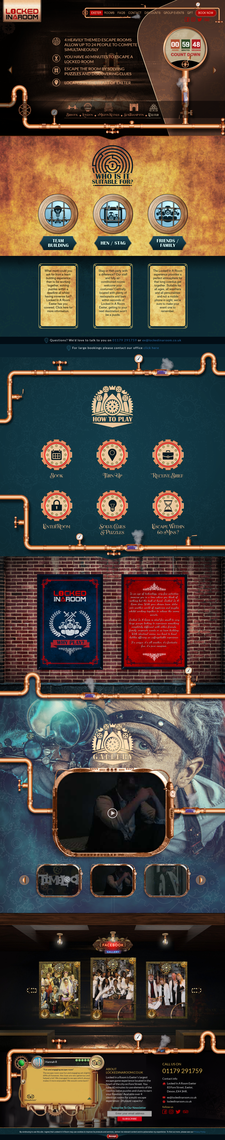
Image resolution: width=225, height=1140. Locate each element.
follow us (167, 1107)
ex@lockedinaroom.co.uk (161, 340)
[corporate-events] (58, 213)
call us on (171, 1064)
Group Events (174, 13)
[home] (22, 10)
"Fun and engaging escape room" (58, 1069)
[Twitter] (199, 19)
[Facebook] (187, 19)
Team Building (58, 242)
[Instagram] (193, 19)
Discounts (153, 13)
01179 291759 (124, 340)
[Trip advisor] (207, 19)
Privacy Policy (199, 1131)
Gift (190, 13)
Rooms (109, 13)
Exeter (96, 13)
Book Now (206, 13)
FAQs (121, 13)
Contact (135, 13)
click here (151, 348)
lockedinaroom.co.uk (179, 1101)
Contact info (169, 1078)
